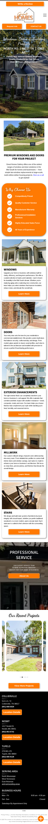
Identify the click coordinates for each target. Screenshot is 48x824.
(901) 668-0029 (8, 707)
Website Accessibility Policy (30, 816)
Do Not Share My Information (19, 815)
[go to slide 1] (20, 677)
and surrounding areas (11, 784)
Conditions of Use (34, 815)
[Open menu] (45, 15)
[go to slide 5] (27, 677)
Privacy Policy (5, 815)
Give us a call (38, 175)
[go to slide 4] (25, 677)
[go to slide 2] (22, 677)
